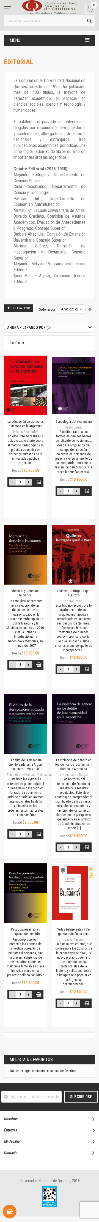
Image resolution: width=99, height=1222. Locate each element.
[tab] (49, 328)
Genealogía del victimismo (74, 422)
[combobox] (49, 20)
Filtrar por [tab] (21, 308)
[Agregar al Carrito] (38, 482)
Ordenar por (47, 309)
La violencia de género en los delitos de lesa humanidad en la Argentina (73, 764)
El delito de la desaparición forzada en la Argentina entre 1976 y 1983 (26, 764)
